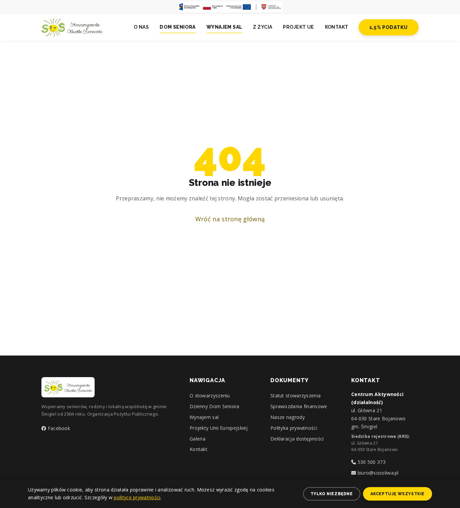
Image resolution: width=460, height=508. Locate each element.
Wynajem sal (224, 27)
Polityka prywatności (293, 428)
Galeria (197, 438)
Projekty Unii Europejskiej (219, 428)
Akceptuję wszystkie (397, 493)
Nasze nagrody (287, 417)
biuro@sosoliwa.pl (377, 473)
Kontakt (337, 27)
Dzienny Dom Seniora (214, 406)
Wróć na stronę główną (230, 219)
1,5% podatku (388, 27)
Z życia (262, 27)
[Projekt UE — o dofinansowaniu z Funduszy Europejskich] (230, 6)
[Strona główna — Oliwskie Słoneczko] (71, 27)
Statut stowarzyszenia (295, 395)
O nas (141, 27)
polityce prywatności (137, 497)
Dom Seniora (178, 27)
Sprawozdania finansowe (298, 406)
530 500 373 (371, 462)
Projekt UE (298, 27)
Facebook (58, 428)
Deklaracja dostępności (297, 438)
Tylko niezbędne (331, 493)
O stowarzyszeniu (210, 395)
